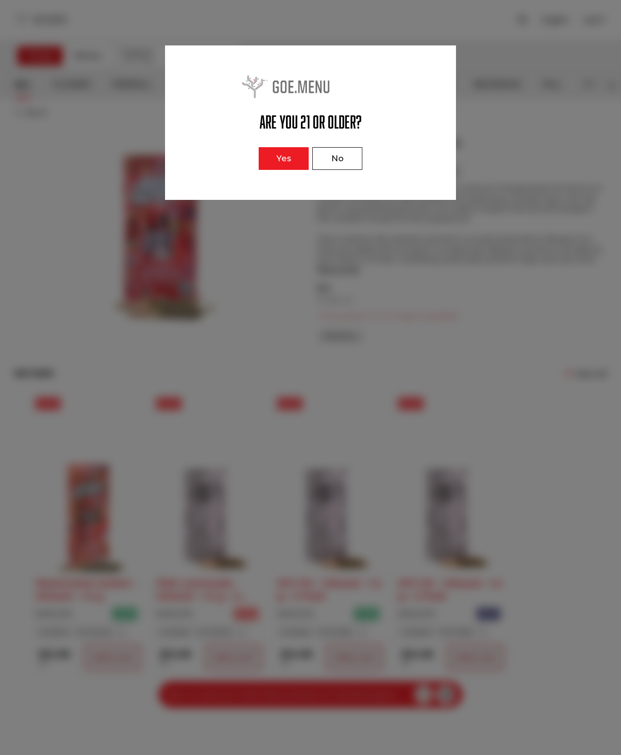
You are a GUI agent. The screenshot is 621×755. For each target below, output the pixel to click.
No (337, 159)
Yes (283, 159)
